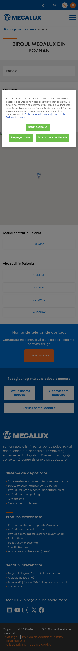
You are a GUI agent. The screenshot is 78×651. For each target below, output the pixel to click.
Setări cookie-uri (38, 127)
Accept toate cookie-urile (52, 138)
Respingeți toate (20, 138)
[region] (39, 118)
